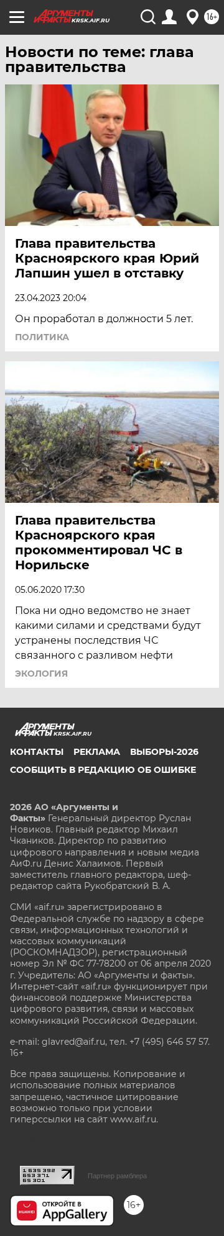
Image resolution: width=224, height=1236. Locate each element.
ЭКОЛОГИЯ (41, 673)
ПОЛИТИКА (42, 337)
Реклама (96, 751)
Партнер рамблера (117, 1176)
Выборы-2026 (164, 751)
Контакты (36, 751)
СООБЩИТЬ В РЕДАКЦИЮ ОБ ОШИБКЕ (103, 769)
